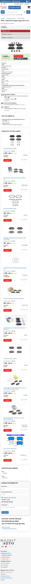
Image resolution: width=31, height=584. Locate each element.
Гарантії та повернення (6, 577)
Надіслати (5, 512)
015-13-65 (6, 553)
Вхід (28, 1)
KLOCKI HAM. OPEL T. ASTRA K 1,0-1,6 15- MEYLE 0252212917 (14, 418)
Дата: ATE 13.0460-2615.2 (10, 448)
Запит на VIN (15, 7)
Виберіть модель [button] (7, 37)
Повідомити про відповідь (9, 497)
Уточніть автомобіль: (4, 27)
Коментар (5, 504)
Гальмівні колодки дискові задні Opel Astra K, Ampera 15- (15, 328)
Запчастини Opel (6, 527)
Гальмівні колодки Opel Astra (9, 528)
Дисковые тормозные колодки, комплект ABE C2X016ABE (15, 238)
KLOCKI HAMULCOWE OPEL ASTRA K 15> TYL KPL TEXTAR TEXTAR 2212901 (15, 388)
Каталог (3, 579)
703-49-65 (6, 555)
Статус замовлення (7, 572)
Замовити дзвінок (5, 557)
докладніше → (7, 100)
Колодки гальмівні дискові (10, 148)
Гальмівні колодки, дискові (10, 358)
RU (1, 3)
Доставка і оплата (18, 3)
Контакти (27, 3)
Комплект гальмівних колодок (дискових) (14, 298)
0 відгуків (11, 23)
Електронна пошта (7, 492)
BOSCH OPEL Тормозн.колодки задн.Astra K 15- (15, 178)
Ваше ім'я (4, 486)
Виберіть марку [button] (7, 34)
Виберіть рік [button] (6, 31)
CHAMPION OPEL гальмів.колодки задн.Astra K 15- (15, 268)
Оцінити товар (6, 499)
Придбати (19, 56)
